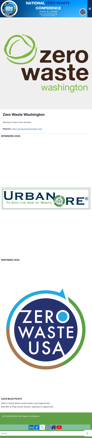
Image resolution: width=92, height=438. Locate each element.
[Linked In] (31, 427)
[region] (46, 198)
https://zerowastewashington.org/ (27, 129)
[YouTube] (59, 427)
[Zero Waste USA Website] (53, 427)
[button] (4, 198)
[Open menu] (89, 9)
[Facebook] (36, 427)
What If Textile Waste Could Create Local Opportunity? (25, 403)
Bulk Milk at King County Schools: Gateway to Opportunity (27, 407)
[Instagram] (48, 427)
